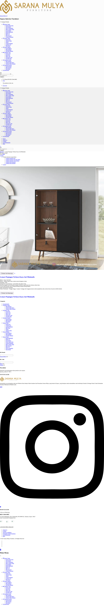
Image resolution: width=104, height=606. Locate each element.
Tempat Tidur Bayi (10, 62)
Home (4, 138)
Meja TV (8, 34)
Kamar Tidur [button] (7, 38)
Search (2, 76)
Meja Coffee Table (10, 29)
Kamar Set (8, 39)
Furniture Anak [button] (7, 60)
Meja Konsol (8, 35)
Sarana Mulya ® (3, 15)
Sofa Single (8, 27)
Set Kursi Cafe (9, 57)
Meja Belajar (8, 61)
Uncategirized (6, 70)
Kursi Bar (8, 55)
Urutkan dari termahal (10, 163)
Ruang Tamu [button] (7, 24)
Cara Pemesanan (6, 142)
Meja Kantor (8, 67)
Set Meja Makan (9, 51)
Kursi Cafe (8, 53)
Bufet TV (8, 33)
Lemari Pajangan (9, 37)
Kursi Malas (8, 30)
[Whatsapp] (0, 506)
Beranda (2, 151)
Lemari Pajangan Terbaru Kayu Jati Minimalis (17, 277)
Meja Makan (8, 49)
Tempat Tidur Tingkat (10, 63)
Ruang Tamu (6, 337)
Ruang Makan (6, 331)
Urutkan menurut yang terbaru (12, 160)
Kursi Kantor (9, 66)
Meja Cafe (8, 56)
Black (1, 363)
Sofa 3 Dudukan (9, 28)
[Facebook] (0, 387)
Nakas (7, 42)
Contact (4, 141)
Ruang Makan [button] (7, 47)
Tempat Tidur (9, 41)
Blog (4, 143)
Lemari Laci (8, 44)
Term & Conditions (7, 532)
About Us (5, 140)
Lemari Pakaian (9, 43)
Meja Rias (8, 46)
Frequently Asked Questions (9, 533)
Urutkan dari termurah (11, 162)
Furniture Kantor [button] (8, 65)
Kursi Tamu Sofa (9, 25)
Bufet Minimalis (9, 32)
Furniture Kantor (6, 318)
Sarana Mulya (3, 356)
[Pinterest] (1, 387)
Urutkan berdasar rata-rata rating (13, 159)
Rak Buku (8, 69)
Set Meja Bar (9, 58)
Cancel (4, 164)
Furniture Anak (6, 305)
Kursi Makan (9, 48)
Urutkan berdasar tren (10, 158)
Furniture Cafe (6, 310)
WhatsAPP (6, 79)
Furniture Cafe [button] (7, 52)
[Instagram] (52, 505)
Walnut (1, 365)
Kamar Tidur (6, 323)
